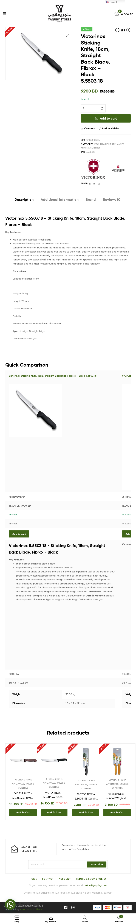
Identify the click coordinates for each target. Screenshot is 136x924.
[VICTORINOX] (93, 169)
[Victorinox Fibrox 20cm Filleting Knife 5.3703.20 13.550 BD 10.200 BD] (118, 30)
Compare (89, 128)
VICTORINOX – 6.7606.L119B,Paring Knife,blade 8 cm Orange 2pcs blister (117, 796)
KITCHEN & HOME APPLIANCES (109, 144)
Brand (91, 199)
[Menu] (4, 13)
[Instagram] (73, 907)
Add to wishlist (110, 128)
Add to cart (108, 118)
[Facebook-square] (66, 907)
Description (24, 199)
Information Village (31, 909)
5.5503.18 (90, 152)
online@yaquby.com (95, 885)
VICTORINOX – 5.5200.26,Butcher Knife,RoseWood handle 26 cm (23, 796)
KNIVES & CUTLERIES (90, 147)
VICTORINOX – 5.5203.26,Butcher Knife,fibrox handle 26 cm (54, 795)
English (113, 2)
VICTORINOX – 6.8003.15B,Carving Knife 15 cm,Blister (86, 797)
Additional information (60, 199)
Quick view (31, 762)
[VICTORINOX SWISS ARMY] (118, 169)
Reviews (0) (112, 199)
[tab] (24, 201)
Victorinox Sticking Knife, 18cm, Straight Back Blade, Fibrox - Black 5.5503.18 (53, 375)
